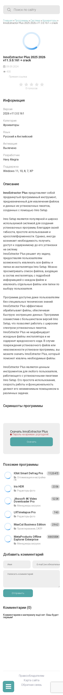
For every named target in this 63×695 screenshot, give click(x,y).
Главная (8, 20)
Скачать (31, 441)
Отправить (18, 593)
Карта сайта (31, 680)
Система (35, 20)
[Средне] (31, 86)
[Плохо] (21, 86)
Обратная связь (31, 685)
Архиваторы (49, 20)
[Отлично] (42, 86)
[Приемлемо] (26, 86)
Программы (21, 20)
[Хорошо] (36, 86)
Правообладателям (31, 675)
